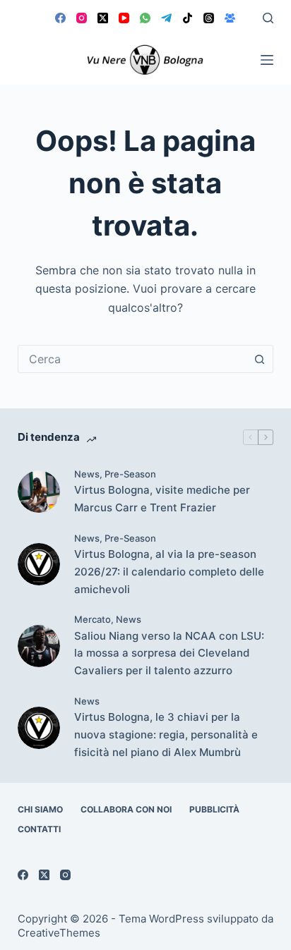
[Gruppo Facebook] (230, 18)
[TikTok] (187, 18)
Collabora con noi (126, 809)
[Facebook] (60, 18)
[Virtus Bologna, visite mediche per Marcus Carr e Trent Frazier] (39, 491)
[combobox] (132, 359)
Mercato (92, 619)
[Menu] (267, 60)
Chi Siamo (40, 809)
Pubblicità (214, 809)
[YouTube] (124, 18)
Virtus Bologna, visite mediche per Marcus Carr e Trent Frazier (162, 498)
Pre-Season (130, 474)
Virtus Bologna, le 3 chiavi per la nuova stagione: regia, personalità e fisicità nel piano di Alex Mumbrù (166, 734)
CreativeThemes (59, 932)
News (87, 474)
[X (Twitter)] (102, 18)
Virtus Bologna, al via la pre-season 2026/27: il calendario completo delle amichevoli (169, 571)
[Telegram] (166, 18)
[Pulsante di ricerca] (259, 359)
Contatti (39, 829)
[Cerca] (268, 18)
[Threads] (208, 18)
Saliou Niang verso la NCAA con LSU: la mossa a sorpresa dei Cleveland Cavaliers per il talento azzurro (169, 653)
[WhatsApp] (145, 18)
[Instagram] (81, 18)
